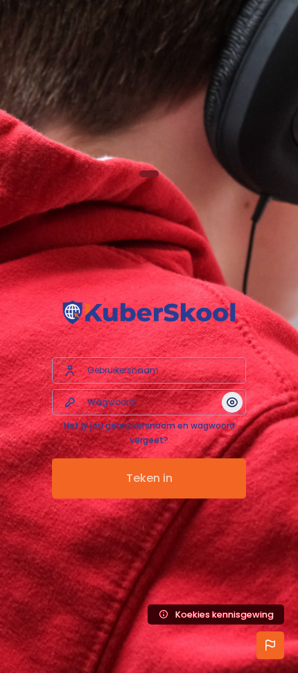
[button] (270, 645)
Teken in (149, 478)
